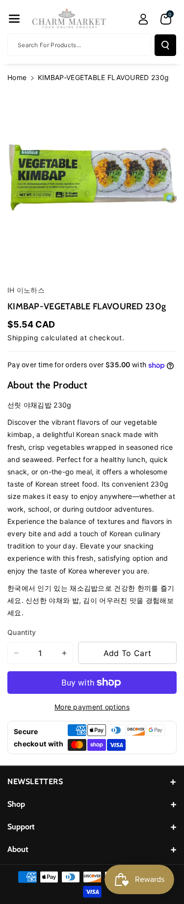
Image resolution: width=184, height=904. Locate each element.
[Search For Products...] (165, 45)
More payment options (92, 707)
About (17, 849)
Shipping (23, 337)
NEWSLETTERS (35, 781)
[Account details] (143, 19)
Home (16, 77)
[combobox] (79, 44)
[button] (14, 18)
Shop (16, 804)
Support (21, 826)
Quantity (21, 632)
